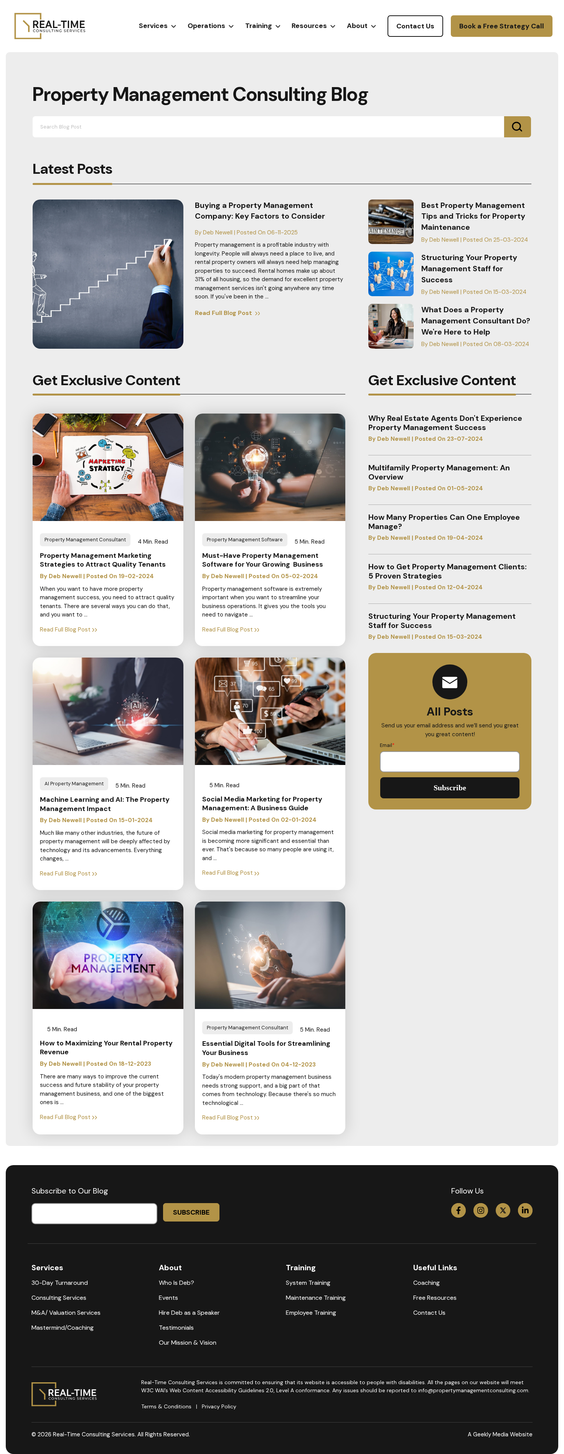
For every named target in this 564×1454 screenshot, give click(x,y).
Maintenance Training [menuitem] (316, 1298)
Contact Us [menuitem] (429, 1313)
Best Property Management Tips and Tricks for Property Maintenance (473, 216)
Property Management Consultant (85, 539)
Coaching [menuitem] (426, 1283)
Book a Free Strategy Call (501, 26)
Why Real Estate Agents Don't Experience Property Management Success (445, 423)
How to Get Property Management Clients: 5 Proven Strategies (447, 571)
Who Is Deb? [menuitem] (176, 1283)
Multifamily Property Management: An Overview (439, 472)
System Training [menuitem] (308, 1283)
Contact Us (415, 26)
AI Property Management (74, 783)
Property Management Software (245, 539)
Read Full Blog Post (224, 313)
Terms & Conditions (166, 1406)
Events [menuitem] (168, 1298)
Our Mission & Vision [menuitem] (187, 1343)
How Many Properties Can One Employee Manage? (444, 522)
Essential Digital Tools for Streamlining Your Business (266, 1048)
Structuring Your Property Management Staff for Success (469, 268)
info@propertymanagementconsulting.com (473, 1390)
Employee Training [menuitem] (311, 1313)
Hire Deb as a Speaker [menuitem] (189, 1313)
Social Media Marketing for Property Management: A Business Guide (262, 804)
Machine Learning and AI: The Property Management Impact (105, 804)
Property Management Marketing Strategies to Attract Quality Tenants (103, 560)
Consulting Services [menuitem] (58, 1298)
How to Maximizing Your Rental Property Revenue (106, 1048)
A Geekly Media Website (500, 1434)
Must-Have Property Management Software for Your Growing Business (262, 560)
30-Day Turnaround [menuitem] (59, 1283)
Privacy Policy (219, 1406)
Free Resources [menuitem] (435, 1298)
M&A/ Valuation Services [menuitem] (66, 1313)
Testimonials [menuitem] (176, 1328)
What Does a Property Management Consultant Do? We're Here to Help (475, 321)
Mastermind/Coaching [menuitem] (62, 1328)
